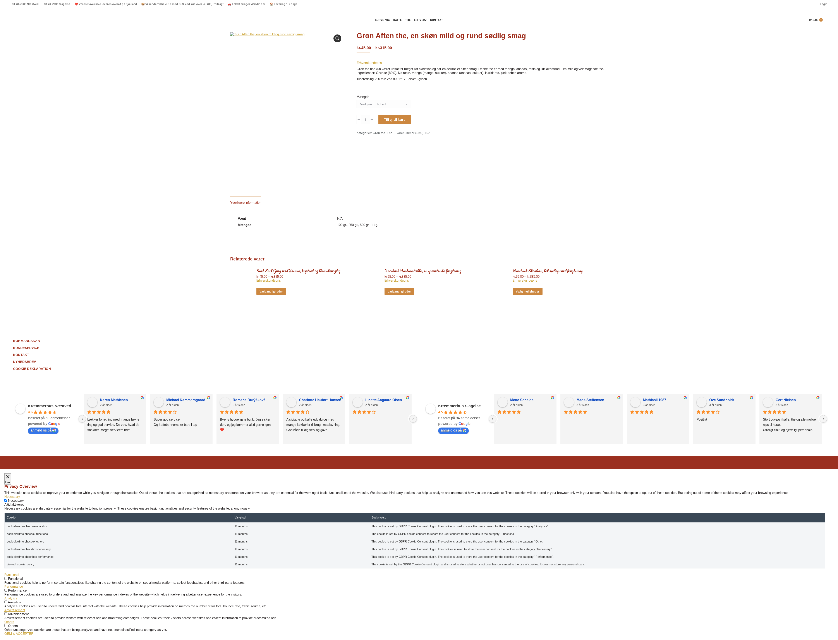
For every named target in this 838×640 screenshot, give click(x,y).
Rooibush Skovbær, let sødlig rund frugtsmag (548, 271)
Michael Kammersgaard (185, 400)
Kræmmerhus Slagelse (459, 406)
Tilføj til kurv (394, 119)
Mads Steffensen (590, 400)
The (389, 133)
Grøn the (379, 133)
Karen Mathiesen (114, 400)
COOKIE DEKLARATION (32, 369)
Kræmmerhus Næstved (49, 406)
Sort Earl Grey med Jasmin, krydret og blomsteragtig (298, 271)
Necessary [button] (12, 496)
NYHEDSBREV (24, 362)
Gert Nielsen (786, 400)
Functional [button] (11, 575)
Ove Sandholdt (721, 400)
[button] (337, 38)
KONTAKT (21, 355)
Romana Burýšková (249, 400)
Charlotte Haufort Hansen (320, 400)
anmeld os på (41, 430)
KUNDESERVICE (26, 348)
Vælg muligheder (271, 291)
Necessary (16, 500)
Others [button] (9, 622)
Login (823, 4)
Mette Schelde (522, 400)
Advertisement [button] (14, 610)
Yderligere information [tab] (245, 202)
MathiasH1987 (654, 400)
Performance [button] (13, 586)
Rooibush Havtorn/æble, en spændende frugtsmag (423, 271)
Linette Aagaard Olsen (383, 400)
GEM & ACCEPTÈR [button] (19, 633)
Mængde (363, 97)
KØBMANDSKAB (26, 341)
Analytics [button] (10, 598)
